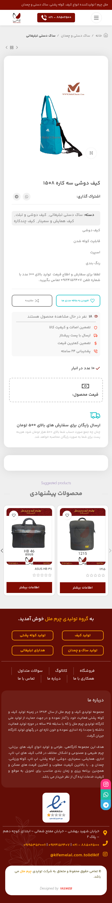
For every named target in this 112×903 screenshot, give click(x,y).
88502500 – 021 (59, 17)
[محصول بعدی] (6, 47)
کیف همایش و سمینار (56, 221)
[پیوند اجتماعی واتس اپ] (26, 197)
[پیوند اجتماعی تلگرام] (17, 197)
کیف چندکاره (24, 221)
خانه (98, 35)
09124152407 (59, 845)
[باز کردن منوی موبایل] (96, 17)
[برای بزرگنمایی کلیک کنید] (91, 153)
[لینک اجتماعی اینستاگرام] (106, 784)
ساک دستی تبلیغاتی (40, 35)
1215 (102, 569)
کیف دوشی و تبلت (31, 215)
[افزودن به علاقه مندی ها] (67, 515)
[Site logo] (16, 17)
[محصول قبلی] (17, 47)
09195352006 (34, 845)
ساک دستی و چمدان (75, 35)
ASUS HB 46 (43, 569)
